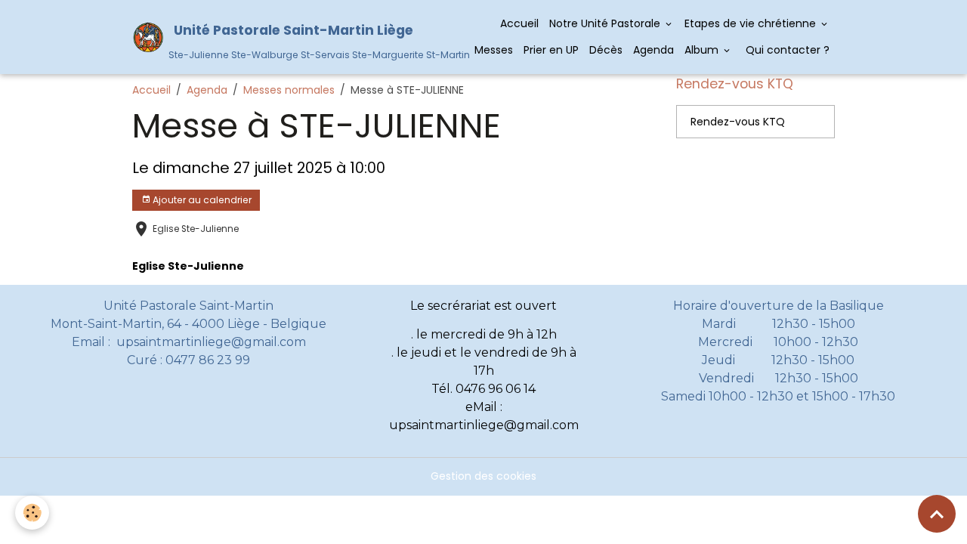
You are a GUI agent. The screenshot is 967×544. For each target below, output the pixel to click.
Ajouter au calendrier (201, 199)
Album (702, 49)
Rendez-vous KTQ (737, 121)
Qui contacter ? (786, 49)
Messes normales (289, 89)
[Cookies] (32, 513)
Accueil (519, 23)
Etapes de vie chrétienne (751, 23)
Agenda (653, 49)
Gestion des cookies (483, 476)
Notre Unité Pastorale (606, 23)
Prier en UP (551, 49)
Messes (493, 49)
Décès (606, 49)
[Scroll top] (937, 514)
